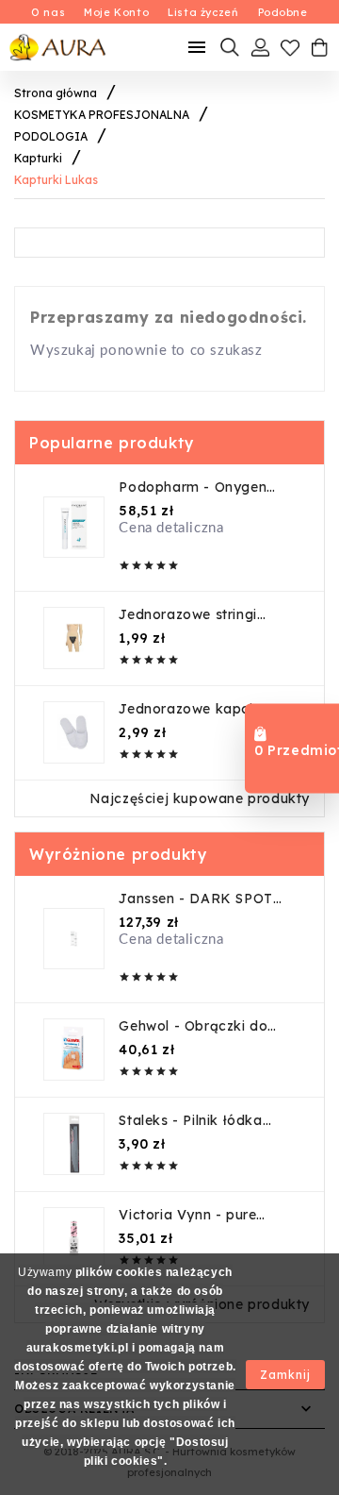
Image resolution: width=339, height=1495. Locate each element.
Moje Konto (116, 12)
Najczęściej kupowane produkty (199, 798)
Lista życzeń (203, 12)
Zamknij (285, 1375)
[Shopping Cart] (319, 47)
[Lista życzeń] (290, 47)
